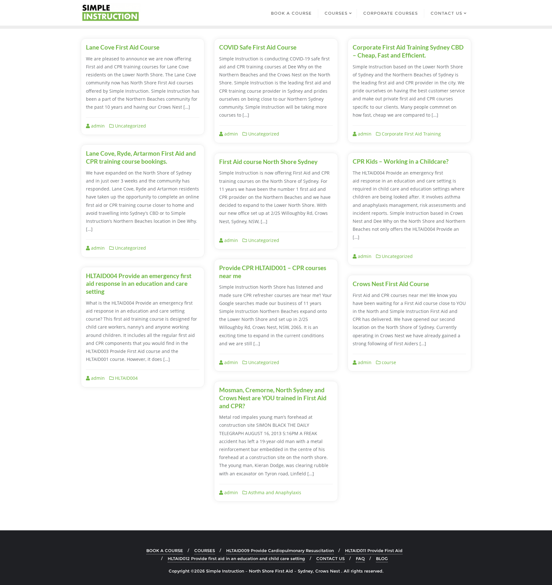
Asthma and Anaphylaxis (274, 492)
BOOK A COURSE (164, 550)
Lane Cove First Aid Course (122, 47)
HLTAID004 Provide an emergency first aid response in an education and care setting (138, 283)
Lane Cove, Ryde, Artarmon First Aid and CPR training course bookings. (141, 157)
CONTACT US (330, 558)
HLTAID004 (126, 378)
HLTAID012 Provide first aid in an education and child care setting (236, 558)
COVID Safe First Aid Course (257, 47)
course (388, 362)
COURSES (204, 550)
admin (97, 126)
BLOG (382, 558)
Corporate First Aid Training (410, 134)
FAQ (360, 558)
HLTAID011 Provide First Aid (373, 550)
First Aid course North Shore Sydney (268, 161)
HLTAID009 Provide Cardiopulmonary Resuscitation (280, 550)
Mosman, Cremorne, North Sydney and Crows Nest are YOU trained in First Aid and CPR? (272, 397)
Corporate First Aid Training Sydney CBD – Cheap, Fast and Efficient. (408, 51)
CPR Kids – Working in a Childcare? (400, 161)
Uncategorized (130, 126)
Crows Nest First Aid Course (391, 283)
